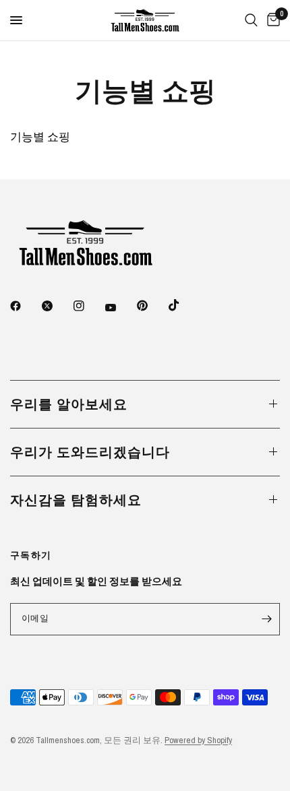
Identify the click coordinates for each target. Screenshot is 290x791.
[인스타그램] (88, 306)
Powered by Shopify (198, 740)
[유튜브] (120, 308)
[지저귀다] (56, 306)
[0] (271, 20)
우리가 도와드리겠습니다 (90, 452)
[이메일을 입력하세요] (266, 619)
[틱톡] (183, 305)
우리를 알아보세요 (68, 404)
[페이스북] (25, 306)
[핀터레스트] (152, 306)
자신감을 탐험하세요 (76, 500)
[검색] (251, 20)
